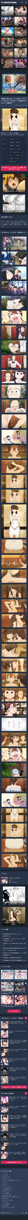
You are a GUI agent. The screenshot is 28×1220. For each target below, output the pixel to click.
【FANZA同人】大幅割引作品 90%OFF (11, 957)
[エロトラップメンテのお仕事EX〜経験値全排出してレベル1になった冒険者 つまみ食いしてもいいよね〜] (7, 986)
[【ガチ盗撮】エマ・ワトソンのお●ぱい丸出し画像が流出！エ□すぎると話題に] (20, 32)
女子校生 (18, 155)
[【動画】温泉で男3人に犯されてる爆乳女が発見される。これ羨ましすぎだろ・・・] (20, 43)
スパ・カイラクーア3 (5, 980)
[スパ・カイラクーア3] (7, 974)
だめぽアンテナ (6, 1178)
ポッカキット (5, 1184)
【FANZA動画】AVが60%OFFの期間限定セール (13, 960)
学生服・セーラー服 (14, 158)
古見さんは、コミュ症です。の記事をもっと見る (15, 1087)
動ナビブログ (5, 1198)
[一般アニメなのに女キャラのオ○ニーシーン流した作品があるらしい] (14, 916)
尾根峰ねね (12, 145)
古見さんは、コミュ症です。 (16, 148)
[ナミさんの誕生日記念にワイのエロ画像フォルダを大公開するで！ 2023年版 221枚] (7, 32)
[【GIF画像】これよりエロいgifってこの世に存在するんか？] (7, 53)
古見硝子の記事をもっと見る (14, 1162)
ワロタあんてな (6, 1177)
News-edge (5, 1205)
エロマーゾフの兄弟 (7, 1200)
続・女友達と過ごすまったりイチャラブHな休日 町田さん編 (7, 1005)
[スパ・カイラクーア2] (20, 974)
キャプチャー (23, 152)
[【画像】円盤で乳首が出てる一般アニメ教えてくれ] (14, 183)
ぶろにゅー (5, 1182)
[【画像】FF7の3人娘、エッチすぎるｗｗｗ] (7, 21)
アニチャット (5, 1186)
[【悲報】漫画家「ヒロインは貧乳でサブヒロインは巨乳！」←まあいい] (14, 896)
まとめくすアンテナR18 (8, 1207)
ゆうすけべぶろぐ (6, 1191)
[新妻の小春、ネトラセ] (20, 1000)
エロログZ (4, 1202)
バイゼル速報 (5, 1203)
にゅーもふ (5, 1173)
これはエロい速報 (6, 1194)
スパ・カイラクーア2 (18, 980)
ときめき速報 (5, 1193)
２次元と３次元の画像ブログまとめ (11, 1180)
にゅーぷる (5, 1175)
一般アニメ (12, 155)
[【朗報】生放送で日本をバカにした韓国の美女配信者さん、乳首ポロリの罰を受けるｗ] (20, 64)
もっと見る (14, 1011)
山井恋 (17, 145)
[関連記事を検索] (26, 1018)
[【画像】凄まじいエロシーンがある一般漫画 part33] (7, 11)
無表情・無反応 (13, 161)
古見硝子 (18, 142)
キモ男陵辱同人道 (6, 1189)
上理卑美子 (12, 142)
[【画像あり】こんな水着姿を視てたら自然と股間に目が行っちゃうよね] (7, 43)
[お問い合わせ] (26, 1213)
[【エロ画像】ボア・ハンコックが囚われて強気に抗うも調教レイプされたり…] (20, 11)
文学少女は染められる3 (18, 991)
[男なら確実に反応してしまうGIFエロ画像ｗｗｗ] (20, 53)
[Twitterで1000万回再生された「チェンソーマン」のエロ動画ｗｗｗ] (20, 21)
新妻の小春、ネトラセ (18, 1005)
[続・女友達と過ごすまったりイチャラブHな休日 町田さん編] (7, 999)
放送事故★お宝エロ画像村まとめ (10, 1196)
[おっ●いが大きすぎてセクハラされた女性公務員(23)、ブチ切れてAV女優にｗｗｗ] (7, 64)
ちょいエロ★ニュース (7, 1187)
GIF (10, 152)
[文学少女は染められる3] (20, 986)
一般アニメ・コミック (14, 139)
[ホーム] (23, 1213)
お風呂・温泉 (15, 152)
